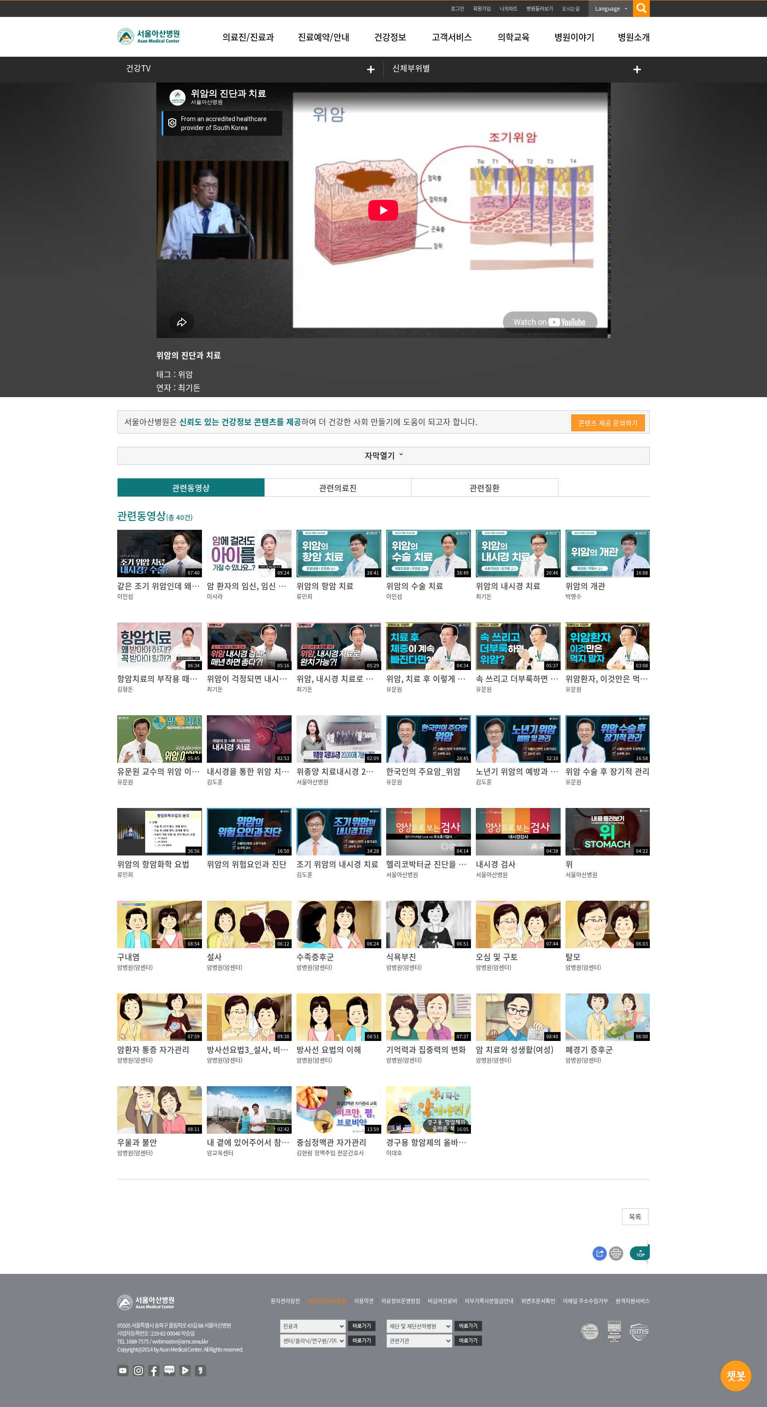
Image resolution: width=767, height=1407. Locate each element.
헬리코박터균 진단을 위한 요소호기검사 (453, 864)
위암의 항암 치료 (325, 586)
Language (607, 8)
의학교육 (514, 37)
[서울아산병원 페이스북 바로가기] (154, 1371)
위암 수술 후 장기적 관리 (607, 771)
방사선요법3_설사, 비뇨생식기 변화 (267, 1050)
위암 (185, 374)
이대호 (394, 1152)
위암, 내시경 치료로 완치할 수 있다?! (359, 679)
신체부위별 (411, 68)
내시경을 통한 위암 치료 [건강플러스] (270, 771)
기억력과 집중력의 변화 (426, 1050)
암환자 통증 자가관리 (153, 1050)
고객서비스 (452, 37)
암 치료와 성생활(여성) (515, 1050)
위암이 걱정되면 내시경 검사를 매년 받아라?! (283, 679)
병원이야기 (574, 37)
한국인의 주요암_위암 (423, 771)
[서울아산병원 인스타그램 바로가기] (139, 1371)
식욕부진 (401, 957)
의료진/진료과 (248, 37)
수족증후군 (315, 957)
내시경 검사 (496, 864)
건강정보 (390, 37)
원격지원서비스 (633, 1301)
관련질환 (485, 488)
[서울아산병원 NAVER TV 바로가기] (185, 1371)
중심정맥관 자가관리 (332, 1142)
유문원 (394, 689)
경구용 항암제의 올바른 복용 (434, 1142)
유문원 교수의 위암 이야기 (162, 771)
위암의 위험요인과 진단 (247, 864)
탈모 (573, 957)
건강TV (138, 68)
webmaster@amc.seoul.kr (180, 1341)
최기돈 (189, 388)
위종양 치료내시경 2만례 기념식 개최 (360, 771)
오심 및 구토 (497, 957)
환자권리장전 (285, 1301)
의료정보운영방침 (400, 1301)
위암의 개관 (585, 586)
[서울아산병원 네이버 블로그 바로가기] (170, 1371)
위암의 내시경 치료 (508, 586)
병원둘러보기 (539, 8)
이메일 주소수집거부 (585, 1301)
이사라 (215, 596)
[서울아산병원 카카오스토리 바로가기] (201, 1371)
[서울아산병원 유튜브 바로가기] (123, 1371)
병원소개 (634, 37)
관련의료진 (338, 488)
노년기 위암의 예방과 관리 (520, 771)
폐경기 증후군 (589, 1050)
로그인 (457, 8)
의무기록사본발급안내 (489, 1301)
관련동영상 (191, 488)
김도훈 (215, 781)
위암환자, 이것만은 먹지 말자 (615, 679)
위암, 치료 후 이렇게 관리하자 (437, 679)
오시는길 (571, 8)
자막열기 (380, 455)
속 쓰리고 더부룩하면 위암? (522, 679)
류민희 (304, 596)
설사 (214, 957)
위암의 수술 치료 (414, 586)
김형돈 (125, 689)
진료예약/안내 (323, 37)
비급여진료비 (442, 1301)
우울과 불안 (137, 1142)
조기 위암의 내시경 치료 (338, 864)
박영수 (573, 596)
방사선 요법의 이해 (329, 1050)
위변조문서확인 (538, 1301)
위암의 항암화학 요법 (153, 864)
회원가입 (482, 8)
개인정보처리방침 (327, 1301)
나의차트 (509, 8)
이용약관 (364, 1301)
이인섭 (125, 596)
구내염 (128, 957)
